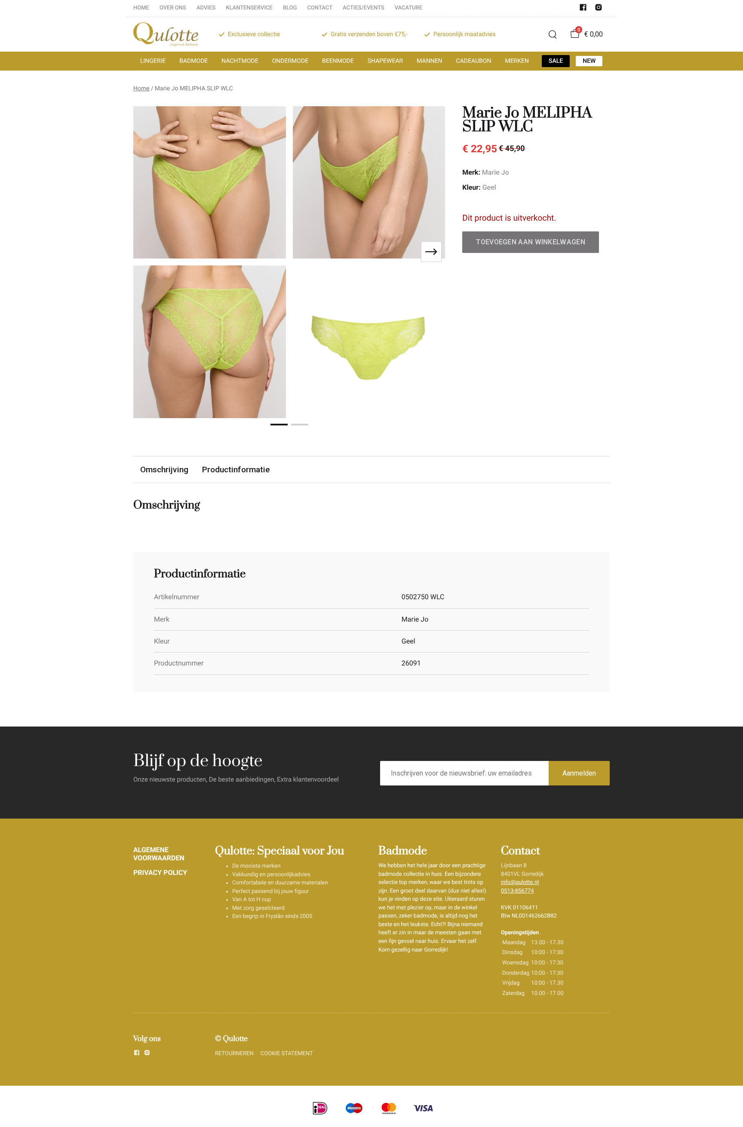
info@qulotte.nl (520, 882)
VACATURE (409, 8)
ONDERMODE (290, 61)
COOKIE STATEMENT (287, 1053)
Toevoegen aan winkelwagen (530, 242)
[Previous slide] (147, 251)
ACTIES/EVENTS (363, 8)
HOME (141, 8)
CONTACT (320, 8)
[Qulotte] (165, 34)
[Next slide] (431, 251)
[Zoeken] (552, 34)
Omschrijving (164, 469)
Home (141, 88)
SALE (556, 61)
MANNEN (429, 61)
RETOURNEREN (234, 1053)
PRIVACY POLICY (160, 872)
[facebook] (583, 9)
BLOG (290, 8)
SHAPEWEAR (385, 61)
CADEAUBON (473, 61)
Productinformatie (236, 469)
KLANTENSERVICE (249, 8)
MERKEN (517, 61)
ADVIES (205, 8)
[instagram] (598, 9)
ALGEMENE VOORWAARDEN (158, 854)
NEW (589, 61)
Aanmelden (579, 773)
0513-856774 (517, 891)
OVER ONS (173, 8)
